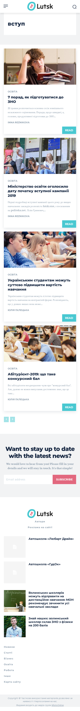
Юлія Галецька (18, 310)
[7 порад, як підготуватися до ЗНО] (40, 67)
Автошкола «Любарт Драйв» (51, 539)
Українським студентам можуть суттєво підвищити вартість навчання (39, 285)
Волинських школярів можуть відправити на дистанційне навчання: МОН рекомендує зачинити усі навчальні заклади (51, 600)
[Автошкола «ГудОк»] (15, 572)
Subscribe (64, 479)
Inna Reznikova (19, 122)
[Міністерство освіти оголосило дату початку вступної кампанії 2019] (40, 156)
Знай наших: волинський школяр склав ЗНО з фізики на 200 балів (51, 621)
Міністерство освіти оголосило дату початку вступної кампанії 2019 (38, 191)
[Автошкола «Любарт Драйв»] (15, 547)
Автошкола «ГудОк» (45, 564)
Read (69, 130)
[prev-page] (6, 419)
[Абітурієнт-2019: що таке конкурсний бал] (40, 344)
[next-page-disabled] (12, 419)
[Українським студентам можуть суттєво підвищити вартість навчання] (40, 250)
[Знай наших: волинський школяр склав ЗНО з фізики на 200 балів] (15, 626)
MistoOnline (58, 705)
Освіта (12, 91)
